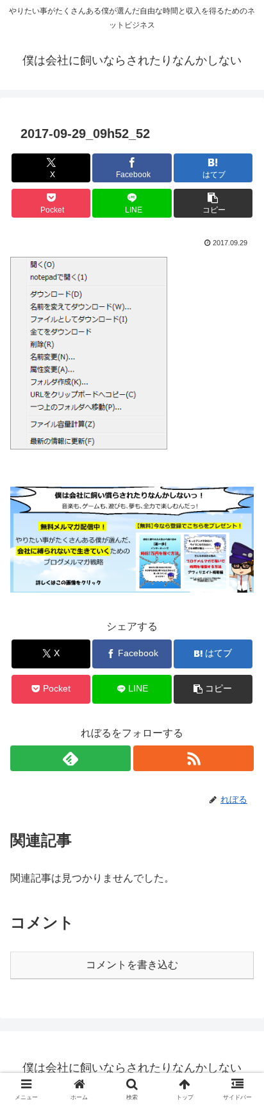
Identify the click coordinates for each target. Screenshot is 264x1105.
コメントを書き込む (132, 964)
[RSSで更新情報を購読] (193, 758)
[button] (213, 203)
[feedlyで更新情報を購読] (70, 758)
